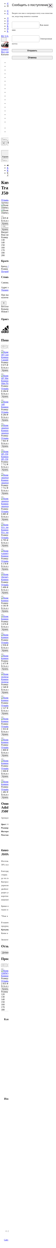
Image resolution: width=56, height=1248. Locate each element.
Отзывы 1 (6, 200)
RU (2, 36)
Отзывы (6, 388)
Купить (5, 223)
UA (6, 36)
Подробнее (6, 271)
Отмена (32, 57)
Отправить (32, 51)
